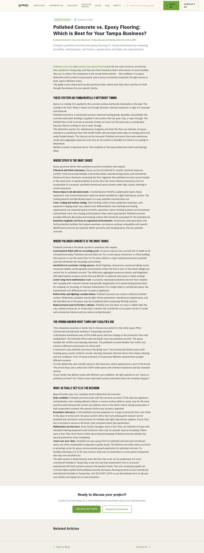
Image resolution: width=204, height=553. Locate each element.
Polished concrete (63, 66)
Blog (98, 5)
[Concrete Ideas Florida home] (24, 5)
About (117, 5)
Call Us (172, 5)
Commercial (56, 5)
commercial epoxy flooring (92, 66)
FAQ (107, 5)
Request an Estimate (117, 509)
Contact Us (189, 5)
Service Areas (86, 5)
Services (39, 5)
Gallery (73, 5)
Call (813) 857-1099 (86, 509)
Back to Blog (63, 547)
